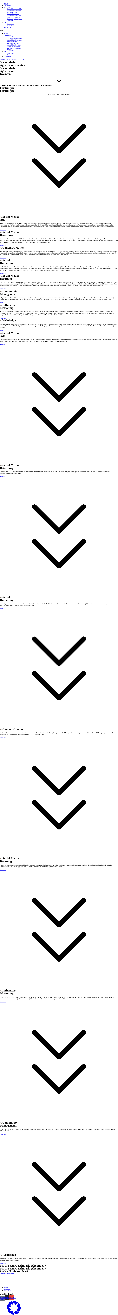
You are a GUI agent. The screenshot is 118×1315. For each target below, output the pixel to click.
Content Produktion (13, 14)
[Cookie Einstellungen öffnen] (14, 1314)
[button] (59, 30)
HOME (6, 4)
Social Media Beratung (14, 15)
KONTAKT (7, 27)
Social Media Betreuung (14, 10)
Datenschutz (11, 25)
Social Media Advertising (14, 9)
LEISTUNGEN (8, 7)
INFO (5, 22)
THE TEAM (7, 5)
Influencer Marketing (13, 17)
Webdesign (10, 20)
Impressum (10, 24)
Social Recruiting (12, 12)
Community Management (14, 19)
